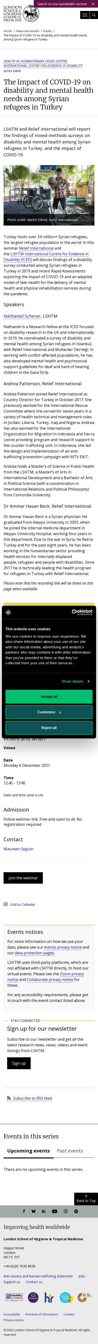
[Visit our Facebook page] (24, 1211)
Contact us (34, 1282)
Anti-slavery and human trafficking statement (38, 1276)
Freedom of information (41, 1314)
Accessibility (12, 1314)
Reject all (49, 728)
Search (94, 15)
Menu (85, 15)
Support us (12, 1282)
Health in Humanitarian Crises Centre (35, 61)
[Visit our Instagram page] (66, 1211)
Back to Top (86, 1200)
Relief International (36, 248)
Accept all (49, 696)
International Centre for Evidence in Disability (43, 65)
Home (8, 31)
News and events (27, 31)
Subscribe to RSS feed (32, 1098)
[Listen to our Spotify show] (76, 1211)
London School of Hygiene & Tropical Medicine (21, 15)
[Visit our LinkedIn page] (43, 1211)
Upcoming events (28, 1150)
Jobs (81, 1276)
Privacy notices (14, 1320)
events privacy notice (63, 947)
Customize (46, 712)
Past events (70, 1150)
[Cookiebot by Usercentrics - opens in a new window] (72, 612)
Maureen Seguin (18, 849)
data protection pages (34, 952)
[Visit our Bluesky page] (33, 1211)
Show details (72, 681)
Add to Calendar (22, 904)
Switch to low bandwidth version (62, 4)
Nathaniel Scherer (22, 316)
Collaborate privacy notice (50, 979)
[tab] (29, 1151)
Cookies (69, 1314)
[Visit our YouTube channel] (54, 1211)
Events (47, 31)
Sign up (19, 1063)
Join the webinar (23, 878)
